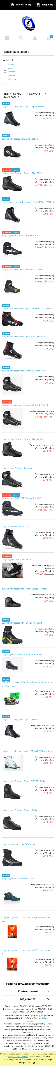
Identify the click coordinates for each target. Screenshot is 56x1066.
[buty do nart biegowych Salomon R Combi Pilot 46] (12, 418)
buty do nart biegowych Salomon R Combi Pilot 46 (25, 405)
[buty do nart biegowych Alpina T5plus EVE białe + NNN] (12, 762)
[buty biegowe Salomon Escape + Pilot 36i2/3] (12, 184)
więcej (5, 84)
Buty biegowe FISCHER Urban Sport (18, 878)
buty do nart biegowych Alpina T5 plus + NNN (23, 106)
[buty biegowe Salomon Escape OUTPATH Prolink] (12, 792)
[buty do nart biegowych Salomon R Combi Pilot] (12, 383)
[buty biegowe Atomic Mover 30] (12, 570)
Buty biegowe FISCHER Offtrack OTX (18, 844)
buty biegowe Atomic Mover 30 (16, 559)
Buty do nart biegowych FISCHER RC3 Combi (22, 269)
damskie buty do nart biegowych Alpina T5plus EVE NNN (28, 202)
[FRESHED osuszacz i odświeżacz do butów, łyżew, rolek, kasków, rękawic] (12, 698)
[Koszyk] (49, 38)
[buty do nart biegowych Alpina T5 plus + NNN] (12, 118)
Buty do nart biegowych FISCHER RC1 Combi (22, 622)
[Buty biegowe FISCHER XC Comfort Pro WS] (12, 508)
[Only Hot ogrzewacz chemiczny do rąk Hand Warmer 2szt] (12, 931)
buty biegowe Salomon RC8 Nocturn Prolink (22, 654)
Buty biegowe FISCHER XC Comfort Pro (20, 235)
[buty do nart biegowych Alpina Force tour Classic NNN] (12, 318)
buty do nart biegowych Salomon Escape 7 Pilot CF (25, 588)
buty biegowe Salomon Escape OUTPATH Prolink (24, 781)
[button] (7, 38)
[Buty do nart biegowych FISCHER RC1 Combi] (12, 635)
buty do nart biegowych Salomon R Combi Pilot (24, 370)
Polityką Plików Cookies (18, 1056)
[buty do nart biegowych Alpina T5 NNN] (12, 731)
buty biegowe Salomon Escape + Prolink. (20, 810)
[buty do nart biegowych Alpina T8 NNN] (12, 152)
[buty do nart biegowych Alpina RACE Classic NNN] (12, 349)
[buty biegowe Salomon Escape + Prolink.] (12, 823)
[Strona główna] (28, 22)
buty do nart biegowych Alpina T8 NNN (20, 138)
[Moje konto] (35, 38)
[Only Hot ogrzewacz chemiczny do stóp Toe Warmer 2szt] (12, 964)
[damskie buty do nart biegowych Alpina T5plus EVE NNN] (12, 215)
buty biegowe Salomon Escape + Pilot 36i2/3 (22, 173)
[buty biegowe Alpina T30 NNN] (12, 539)
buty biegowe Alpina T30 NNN (16, 526)
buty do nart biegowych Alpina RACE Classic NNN (24, 336)
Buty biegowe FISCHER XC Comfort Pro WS (21, 498)
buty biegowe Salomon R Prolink (17, 468)
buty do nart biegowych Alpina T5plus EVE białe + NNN (27, 751)
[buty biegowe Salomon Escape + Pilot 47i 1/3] (12, 450)
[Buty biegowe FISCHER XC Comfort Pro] (12, 248)
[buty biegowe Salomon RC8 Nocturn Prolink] (12, 664)
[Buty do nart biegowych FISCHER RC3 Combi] (12, 285)
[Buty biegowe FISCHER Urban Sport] (12, 894)
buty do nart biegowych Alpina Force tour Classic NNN (27, 308)
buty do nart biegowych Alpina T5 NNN (20, 719)
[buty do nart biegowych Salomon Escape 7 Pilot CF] (12, 602)
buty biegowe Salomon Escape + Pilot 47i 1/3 (22, 439)
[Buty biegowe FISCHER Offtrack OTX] (12, 857)
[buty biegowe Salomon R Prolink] (12, 479)
